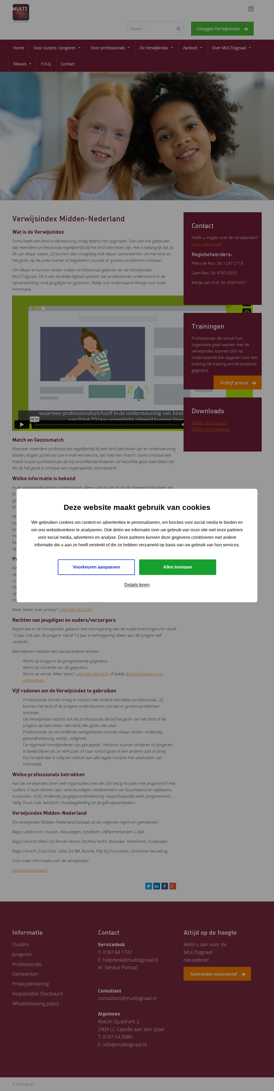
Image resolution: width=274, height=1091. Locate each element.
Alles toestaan (177, 567)
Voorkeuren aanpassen (96, 567)
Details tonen (137, 584)
